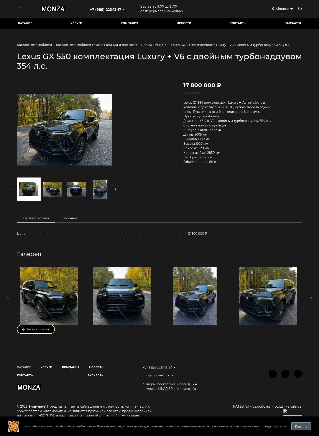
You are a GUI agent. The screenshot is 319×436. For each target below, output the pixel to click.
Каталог (25, 23)
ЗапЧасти (293, 23)
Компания (129, 23)
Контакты (238, 23)
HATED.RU (241, 406)
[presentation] (8, 296)
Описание (70, 218)
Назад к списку (37, 329)
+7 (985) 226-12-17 (105, 10)
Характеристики (36, 218)
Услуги (76, 23)
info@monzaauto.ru (158, 375)
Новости (184, 23)
